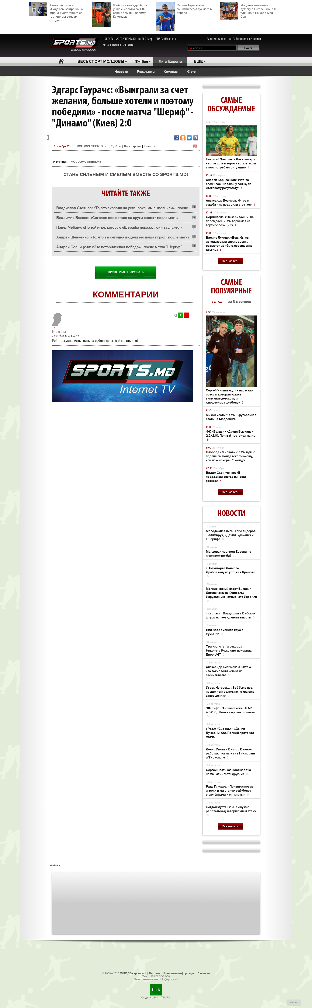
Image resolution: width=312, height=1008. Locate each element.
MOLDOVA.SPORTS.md (92, 146)
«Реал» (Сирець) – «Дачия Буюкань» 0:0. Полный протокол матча (230, 732)
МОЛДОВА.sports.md (133, 973)
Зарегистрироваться (219, 39)
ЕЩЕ (198, 61)
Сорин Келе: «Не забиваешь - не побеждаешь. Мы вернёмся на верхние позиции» (230, 221)
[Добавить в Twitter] (189, 137)
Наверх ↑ (294, 1002)
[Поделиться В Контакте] (195, 137)
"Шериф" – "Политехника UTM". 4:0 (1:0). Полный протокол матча (230, 712)
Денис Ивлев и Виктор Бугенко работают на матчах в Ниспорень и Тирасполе (230, 753)
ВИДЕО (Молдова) (166, 39)
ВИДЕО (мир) (145, 39)
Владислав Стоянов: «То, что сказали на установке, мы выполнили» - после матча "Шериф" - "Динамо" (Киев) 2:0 (122, 208)
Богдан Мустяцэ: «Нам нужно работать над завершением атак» (231, 811)
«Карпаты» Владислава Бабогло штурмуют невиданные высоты (230, 615)
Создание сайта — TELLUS (156, 997)
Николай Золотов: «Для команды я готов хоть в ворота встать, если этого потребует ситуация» (231, 163)
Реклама (154, 973)
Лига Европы (170, 61)
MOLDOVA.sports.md (86, 161)
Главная (61, 61)
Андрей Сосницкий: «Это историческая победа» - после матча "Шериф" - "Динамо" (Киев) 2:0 (120, 247)
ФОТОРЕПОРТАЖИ (126, 39)
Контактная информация (178, 973)
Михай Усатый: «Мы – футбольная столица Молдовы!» (231, 417)
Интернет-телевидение (85, 50)
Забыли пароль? (242, 39)
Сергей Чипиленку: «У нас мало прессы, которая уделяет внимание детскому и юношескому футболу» (229, 396)
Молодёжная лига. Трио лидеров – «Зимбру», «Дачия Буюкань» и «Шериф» (231, 535)
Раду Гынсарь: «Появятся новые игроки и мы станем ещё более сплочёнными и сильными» (229, 790)
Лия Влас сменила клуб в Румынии (224, 632)
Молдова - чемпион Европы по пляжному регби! (228, 553)
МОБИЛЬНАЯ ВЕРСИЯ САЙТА (118, 45)
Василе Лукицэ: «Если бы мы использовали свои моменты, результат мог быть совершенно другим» (229, 243)
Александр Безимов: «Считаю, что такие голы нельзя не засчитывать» (229, 671)
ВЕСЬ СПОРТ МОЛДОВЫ (100, 61)
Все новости (230, 261)
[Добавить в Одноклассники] (183, 137)
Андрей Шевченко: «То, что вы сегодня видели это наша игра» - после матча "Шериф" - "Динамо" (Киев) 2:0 (123, 238)
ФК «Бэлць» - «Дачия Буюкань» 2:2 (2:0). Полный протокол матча (231, 435)
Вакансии (204, 973)
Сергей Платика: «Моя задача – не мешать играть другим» (229, 772)
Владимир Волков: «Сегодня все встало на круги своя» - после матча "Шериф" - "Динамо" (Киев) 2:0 (117, 218)
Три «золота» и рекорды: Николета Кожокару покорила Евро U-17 (229, 650)
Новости (121, 71)
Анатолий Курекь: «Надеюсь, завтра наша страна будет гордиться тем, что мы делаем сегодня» (66, 12)
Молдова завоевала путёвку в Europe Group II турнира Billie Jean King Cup (258, 10)
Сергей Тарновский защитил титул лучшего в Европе (194, 8)
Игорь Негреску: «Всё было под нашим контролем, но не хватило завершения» (230, 691)
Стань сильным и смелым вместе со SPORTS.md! (125, 174)
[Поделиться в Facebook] (176, 137)
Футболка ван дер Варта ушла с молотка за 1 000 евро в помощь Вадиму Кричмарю (130, 10)
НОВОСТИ (108, 39)
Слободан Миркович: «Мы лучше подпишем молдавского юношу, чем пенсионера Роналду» (230, 456)
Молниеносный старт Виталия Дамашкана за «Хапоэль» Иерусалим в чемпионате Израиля (231, 594)
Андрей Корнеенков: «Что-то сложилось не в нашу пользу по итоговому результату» (229, 184)
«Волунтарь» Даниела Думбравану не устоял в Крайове (230, 572)
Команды (171, 71)
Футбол (141, 61)
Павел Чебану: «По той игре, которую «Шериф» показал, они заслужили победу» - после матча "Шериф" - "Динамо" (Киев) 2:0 (119, 228)
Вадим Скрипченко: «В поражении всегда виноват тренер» (226, 476)
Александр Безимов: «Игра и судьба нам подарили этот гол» (230, 202)
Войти (257, 39)
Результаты (146, 71)
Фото (191, 71)
